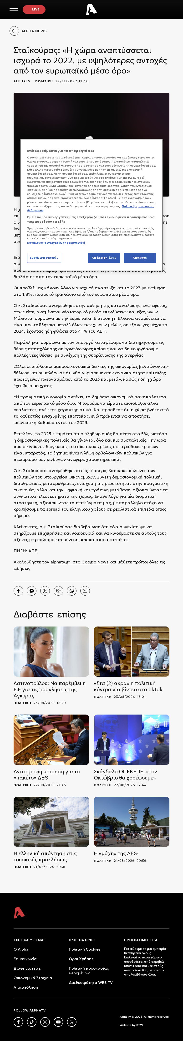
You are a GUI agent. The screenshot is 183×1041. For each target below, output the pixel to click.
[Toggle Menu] (14, 9)
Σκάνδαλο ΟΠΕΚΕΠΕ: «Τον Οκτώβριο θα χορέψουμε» (125, 775)
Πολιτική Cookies (85, 949)
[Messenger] (31, 591)
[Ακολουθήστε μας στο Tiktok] (31, 1022)
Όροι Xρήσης (81, 958)
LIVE (36, 9)
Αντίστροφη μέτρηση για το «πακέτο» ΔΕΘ (47, 775)
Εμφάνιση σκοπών (44, 257)
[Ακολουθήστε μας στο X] (71, 1022)
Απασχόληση (26, 987)
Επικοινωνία (25, 958)
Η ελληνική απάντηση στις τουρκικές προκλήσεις (45, 856)
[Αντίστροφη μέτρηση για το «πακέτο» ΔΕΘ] (51, 740)
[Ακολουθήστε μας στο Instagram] (45, 1022)
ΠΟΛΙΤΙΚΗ (44, 81)
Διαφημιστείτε (27, 968)
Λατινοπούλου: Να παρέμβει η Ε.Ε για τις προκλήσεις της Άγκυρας (50, 689)
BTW (139, 1025)
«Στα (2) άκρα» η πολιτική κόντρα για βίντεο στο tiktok (128, 686)
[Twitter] (45, 591)
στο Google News (89, 562)
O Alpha (21, 949)
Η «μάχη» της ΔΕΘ (116, 853)
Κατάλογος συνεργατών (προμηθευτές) (56, 242)
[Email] (85, 591)
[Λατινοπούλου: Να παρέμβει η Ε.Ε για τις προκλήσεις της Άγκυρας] (51, 652)
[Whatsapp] (71, 591)
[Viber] (58, 591)
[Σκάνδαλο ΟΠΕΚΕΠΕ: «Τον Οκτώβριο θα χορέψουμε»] (131, 740)
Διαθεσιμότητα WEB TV (91, 982)
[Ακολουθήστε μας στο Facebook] (18, 1022)
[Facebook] (18, 591)
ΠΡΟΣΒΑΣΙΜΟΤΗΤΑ (141, 940)
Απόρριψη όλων (104, 257)
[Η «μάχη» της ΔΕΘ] (131, 822)
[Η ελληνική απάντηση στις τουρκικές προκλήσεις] (51, 822)
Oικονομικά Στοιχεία (33, 977)
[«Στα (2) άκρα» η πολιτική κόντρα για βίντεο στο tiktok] (131, 652)
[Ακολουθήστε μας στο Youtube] (58, 1022)
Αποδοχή (140, 257)
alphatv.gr (60, 562)
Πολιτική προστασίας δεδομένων (89, 970)
